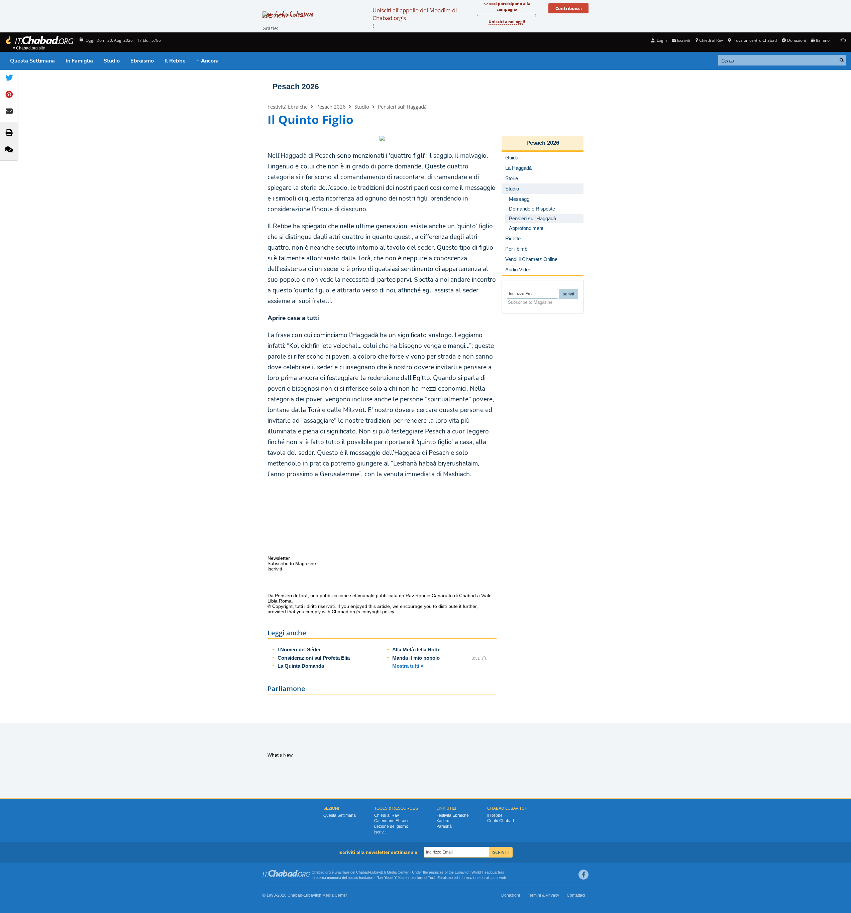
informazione (469, 878)
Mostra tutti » (407, 666)
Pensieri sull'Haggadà (402, 106)
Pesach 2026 (296, 86)
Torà (431, 878)
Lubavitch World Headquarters (479, 872)
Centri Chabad (500, 820)
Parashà (444, 826)
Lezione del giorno (391, 826)
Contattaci (576, 895)
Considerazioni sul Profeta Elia (314, 658)
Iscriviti (380, 832)
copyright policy (377, 611)
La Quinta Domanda (301, 666)
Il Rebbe (175, 60)
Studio (112, 60)
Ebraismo (142, 60)
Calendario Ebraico (392, 820)
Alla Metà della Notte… (418, 649)
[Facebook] (583, 875)
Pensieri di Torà (291, 595)
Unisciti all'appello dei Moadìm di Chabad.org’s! (415, 17)
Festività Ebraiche (288, 106)
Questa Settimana (32, 60)
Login (661, 40)
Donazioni (796, 40)
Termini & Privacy (543, 895)
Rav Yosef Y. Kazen (393, 878)
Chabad (362, 872)
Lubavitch (378, 872)
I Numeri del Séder (299, 649)
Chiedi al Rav (711, 40)
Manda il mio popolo (416, 658)
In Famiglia (79, 60)
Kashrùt (443, 820)
